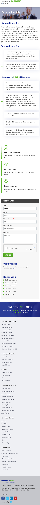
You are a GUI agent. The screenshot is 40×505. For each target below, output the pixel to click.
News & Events (6, 467)
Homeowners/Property (8, 391)
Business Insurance (11, 280)
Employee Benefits (11, 283)
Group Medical (5, 357)
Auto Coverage (6, 394)
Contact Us (4, 470)
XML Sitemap (5, 380)
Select (5, 205)
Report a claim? (10, 294)
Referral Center (6, 434)
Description (7, 232)
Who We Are (5, 447)
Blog (2, 440)
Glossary (4, 423)
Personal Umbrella (7, 396)
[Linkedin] (11, 498)
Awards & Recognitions (8, 461)
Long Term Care (6, 402)
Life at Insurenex (6, 372)
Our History (4, 456)
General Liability (6, 330)
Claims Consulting (7, 346)
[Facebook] (3, 498)
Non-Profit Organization (8, 341)
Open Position (5, 375)
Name (5, 212)
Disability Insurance (7, 405)
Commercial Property (7, 335)
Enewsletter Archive (7, 429)
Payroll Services (6, 365)
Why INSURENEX (6, 450)
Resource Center (10, 289)
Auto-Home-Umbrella (7, 410)
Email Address (8, 226)
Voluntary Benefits (7, 359)
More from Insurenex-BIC (9, 349)
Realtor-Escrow (6, 437)
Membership (5, 443)
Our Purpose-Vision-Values (9, 453)
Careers (4, 369)
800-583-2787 (16, 1)
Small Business (6, 324)
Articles (3, 421)
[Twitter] (7, 498)
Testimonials (5, 464)
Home (3, 15)
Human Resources (7, 362)
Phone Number (8, 219)
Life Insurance (5, 388)
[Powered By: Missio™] (11, 502)
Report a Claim (6, 432)
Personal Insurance (11, 286)
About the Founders (7, 459)
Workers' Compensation (8, 343)
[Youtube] (15, 498)
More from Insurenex (7, 399)
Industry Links (5, 426)
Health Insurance (6, 407)
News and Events (10, 291)
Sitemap (4, 378)
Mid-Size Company (7, 327)
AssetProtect (5, 413)
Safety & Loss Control (8, 338)
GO (14, 269)
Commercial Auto (6, 332)
